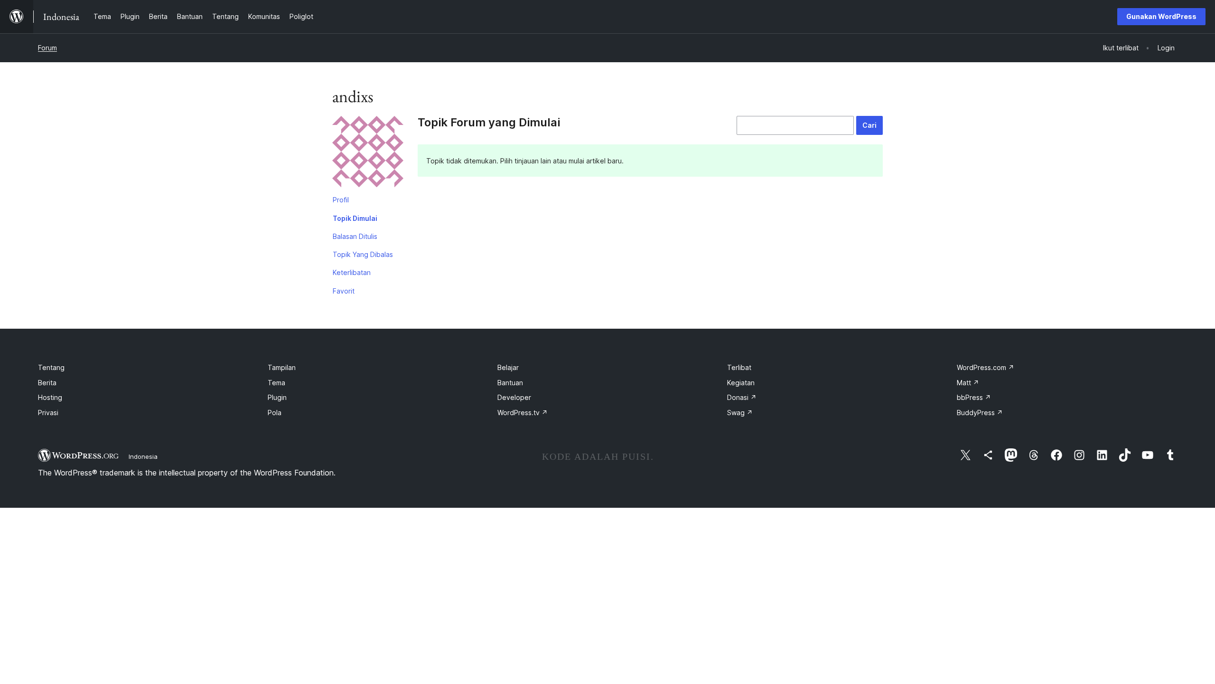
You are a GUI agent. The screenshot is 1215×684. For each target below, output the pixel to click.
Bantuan (510, 383)
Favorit (344, 291)
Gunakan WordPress (1161, 16)
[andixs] (367, 153)
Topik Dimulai (355, 218)
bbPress (974, 397)
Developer (514, 397)
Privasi (48, 412)
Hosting (50, 397)
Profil (341, 200)
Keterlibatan (352, 272)
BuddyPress (980, 412)
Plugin (277, 397)
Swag (740, 412)
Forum (47, 48)
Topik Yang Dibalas (363, 254)
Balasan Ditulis (355, 236)
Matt (968, 383)
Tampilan (282, 367)
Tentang (51, 367)
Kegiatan (741, 383)
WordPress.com (985, 367)
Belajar (508, 367)
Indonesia (143, 456)
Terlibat (739, 367)
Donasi (742, 397)
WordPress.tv (522, 412)
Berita (47, 383)
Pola (274, 412)
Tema (276, 383)
